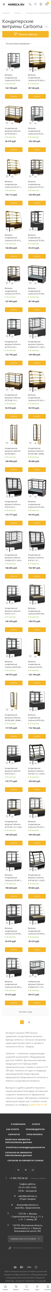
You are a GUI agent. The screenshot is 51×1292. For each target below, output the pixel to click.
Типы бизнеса (34, 1134)
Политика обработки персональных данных (18, 1141)
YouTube (33, 1170)
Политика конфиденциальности (25, 1147)
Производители (35, 1129)
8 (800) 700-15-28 (38, 1104)
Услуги (36, 1124)
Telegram (26, 1170)
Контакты (14, 1134)
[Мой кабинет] (41, 4)
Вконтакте (18, 1170)
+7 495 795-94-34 (18, 1178)
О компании (18, 1124)
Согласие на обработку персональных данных (18, 1154)
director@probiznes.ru (28, 1204)
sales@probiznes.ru (27, 1196)
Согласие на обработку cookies (25, 1160)
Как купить (12, 1129)
